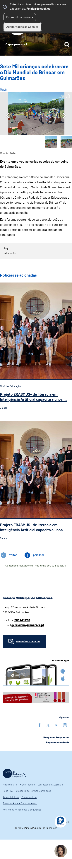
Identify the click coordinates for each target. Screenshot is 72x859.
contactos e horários (28, 641)
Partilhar (38, 555)
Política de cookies (38, 8)
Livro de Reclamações (14, 773)
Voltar (13, 555)
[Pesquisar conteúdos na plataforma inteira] (66, 44)
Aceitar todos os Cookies (22, 26)
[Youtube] (56, 725)
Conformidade (29, 797)
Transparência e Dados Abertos (20, 803)
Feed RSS (8, 791)
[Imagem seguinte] (64, 115)
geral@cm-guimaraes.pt (27, 625)
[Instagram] (65, 725)
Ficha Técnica (27, 784)
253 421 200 (22, 620)
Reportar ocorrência (57, 742)
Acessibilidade (11, 797)
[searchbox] (36, 44)
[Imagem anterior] (8, 115)
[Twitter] (48, 725)
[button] (51, 142)
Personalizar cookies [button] (19, 17)
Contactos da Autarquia (50, 784)
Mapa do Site (10, 784)
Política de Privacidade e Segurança (22, 809)
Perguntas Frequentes (56, 737)
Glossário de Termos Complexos (33, 791)
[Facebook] (39, 725)
